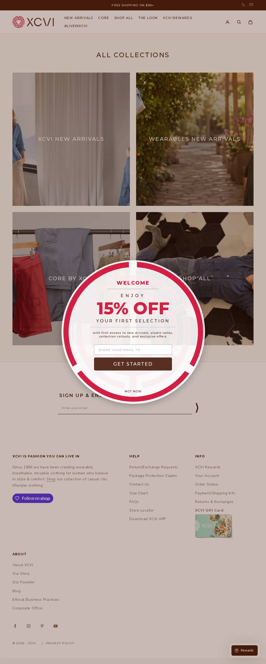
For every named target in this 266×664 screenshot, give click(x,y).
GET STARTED (133, 364)
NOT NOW (133, 391)
